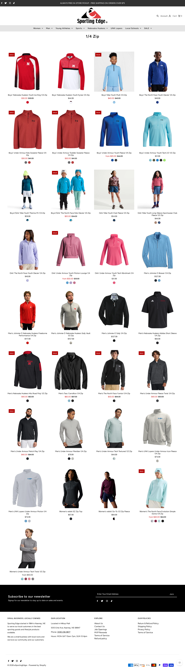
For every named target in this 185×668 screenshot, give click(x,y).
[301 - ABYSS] (27, 220)
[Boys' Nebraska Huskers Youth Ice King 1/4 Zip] (27, 72)
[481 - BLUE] (150, 160)
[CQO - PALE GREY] (152, 521)
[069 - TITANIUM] (72, 458)
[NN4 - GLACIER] (159, 521)
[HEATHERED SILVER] (157, 461)
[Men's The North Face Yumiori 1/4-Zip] (114, 370)
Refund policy (100, 638)
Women (37, 28)
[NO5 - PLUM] (27, 280)
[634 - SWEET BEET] (159, 222)
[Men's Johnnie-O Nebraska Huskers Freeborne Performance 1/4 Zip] (27, 310)
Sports (79, 28)
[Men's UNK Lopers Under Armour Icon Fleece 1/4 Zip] (157, 428)
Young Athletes (63, 28)
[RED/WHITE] (71, 102)
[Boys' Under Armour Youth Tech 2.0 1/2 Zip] (157, 129)
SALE (146, 28)
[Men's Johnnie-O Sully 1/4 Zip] (114, 310)
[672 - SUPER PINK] (114, 282)
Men (48, 28)
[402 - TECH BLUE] (112, 160)
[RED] (27, 102)
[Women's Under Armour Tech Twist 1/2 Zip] (27, 548)
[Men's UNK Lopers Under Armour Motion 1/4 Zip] (27, 488)
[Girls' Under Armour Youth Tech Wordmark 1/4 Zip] (114, 250)
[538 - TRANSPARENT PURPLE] (71, 282)
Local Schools (132, 28)
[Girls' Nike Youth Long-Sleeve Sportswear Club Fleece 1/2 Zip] (157, 190)
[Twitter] (5, 3)
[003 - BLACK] (161, 160)
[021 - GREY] (26, 162)
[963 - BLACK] (72, 400)
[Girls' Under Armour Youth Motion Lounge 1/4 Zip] (71, 250)
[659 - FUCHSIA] (74, 282)
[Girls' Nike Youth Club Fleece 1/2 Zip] (114, 190)
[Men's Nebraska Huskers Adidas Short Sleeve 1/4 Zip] (157, 310)
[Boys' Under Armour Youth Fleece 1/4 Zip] (114, 129)
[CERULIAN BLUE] (26, 521)
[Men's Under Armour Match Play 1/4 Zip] (27, 428)
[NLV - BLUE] (157, 102)
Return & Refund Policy (148, 623)
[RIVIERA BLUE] (159, 280)
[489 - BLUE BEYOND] (114, 102)
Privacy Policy (144, 629)
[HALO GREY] (29, 521)
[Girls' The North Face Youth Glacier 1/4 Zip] (27, 250)
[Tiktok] (14, 3)
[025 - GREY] (116, 160)
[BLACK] (155, 280)
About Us (98, 623)
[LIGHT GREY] (71, 343)
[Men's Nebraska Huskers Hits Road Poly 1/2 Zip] (27, 370)
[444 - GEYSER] (69, 400)
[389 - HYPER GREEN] (164, 160)
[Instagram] (10, 3)
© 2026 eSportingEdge (17, 665)
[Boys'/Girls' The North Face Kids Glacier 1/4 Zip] (71, 190)
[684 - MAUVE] (114, 519)
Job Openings (100, 629)
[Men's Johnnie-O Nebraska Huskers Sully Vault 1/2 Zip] (71, 310)
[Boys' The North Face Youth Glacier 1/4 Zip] (157, 72)
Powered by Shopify (37, 665)
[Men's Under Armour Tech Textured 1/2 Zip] (114, 428)
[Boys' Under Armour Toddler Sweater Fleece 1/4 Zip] (71, 129)
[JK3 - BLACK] (162, 521)
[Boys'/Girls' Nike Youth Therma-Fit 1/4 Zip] (27, 190)
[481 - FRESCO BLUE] (22, 579)
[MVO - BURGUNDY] (155, 521)
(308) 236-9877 (63, 632)
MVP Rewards (100, 632)
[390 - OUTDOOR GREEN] (154, 160)
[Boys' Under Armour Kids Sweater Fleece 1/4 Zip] (27, 129)
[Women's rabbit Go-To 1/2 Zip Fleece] (114, 488)
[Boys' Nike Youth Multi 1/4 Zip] (114, 72)
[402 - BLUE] (157, 160)
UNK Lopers (116, 28)
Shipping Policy (145, 626)
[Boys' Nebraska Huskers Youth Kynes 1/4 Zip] (71, 72)
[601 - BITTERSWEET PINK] (29, 579)
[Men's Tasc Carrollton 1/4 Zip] (71, 370)
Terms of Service (101, 635)
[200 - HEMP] (155, 222)
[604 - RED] (29, 162)
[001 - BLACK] (157, 400)
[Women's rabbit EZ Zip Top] (71, 488)
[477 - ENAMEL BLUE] (114, 458)
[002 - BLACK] (71, 519)
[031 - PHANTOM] (114, 220)
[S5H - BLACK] (114, 400)
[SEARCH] (157, 16)
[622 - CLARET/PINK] (26, 579)
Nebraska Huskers (96, 28)
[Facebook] (1, 3)
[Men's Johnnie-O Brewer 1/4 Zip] (157, 250)
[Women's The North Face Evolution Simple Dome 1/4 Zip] (157, 488)
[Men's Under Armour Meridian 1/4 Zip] (71, 428)
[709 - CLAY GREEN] (33, 579)
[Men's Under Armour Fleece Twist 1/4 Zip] (157, 370)
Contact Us (99, 626)
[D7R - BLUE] (71, 220)
